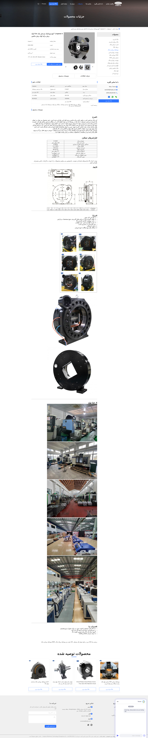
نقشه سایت (102, 736)
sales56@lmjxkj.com (110, 89)
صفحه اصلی (64, 3)
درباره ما (72, 3)
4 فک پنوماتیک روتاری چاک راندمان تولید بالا (40, 682)
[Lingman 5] (79, 47)
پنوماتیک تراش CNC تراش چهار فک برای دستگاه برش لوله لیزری (110, 682)
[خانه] (118, 4)
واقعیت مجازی (110, 3)
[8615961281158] (88, 725)
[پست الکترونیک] (109, 97)
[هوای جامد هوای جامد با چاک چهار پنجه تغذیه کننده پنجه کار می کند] (62, 670)
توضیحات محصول (63, 76)
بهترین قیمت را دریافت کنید (54, 64)
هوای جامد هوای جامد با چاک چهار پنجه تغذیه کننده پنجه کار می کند (62, 682)
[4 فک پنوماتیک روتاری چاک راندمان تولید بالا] (39, 670)
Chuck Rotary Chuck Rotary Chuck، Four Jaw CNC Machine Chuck (86, 682)
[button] (117, 673)
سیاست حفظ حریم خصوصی (112, 736)
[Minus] (118, 702)
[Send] (117, 735)
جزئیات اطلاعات (85, 76)
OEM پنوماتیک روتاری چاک (48, 642)
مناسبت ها (88, 3)
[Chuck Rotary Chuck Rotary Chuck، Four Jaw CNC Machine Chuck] (86, 670)
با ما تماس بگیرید (98, 3)
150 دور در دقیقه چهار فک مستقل (82, 642)
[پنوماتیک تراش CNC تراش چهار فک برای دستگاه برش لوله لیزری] (109, 670)
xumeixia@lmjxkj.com (85, 721)
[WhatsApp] (112, 97)
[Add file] (144, 735)
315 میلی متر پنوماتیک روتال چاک (64, 642)
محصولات (80, 3)
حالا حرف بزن (53, 3)
